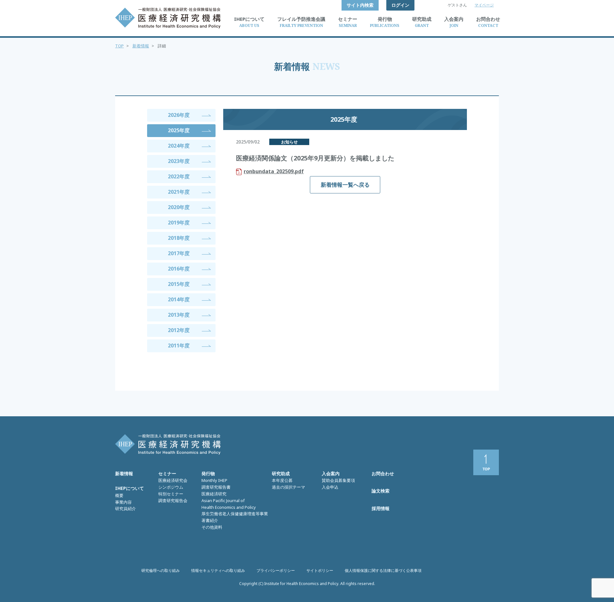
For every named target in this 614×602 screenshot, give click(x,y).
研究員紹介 (125, 508)
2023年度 (179, 161)
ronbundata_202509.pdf (274, 171)
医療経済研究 (213, 494)
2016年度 (179, 268)
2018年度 (179, 237)
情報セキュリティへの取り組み (218, 570)
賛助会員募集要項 (338, 480)
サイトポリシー (319, 570)
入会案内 (331, 473)
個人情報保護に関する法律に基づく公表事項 (383, 570)
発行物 (208, 473)
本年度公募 (282, 480)
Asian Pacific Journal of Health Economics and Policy (228, 504)
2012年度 (179, 330)
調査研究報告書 (216, 487)
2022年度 (179, 176)
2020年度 (179, 207)
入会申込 (330, 487)
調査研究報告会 (172, 500)
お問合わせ (383, 473)
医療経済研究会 (172, 480)
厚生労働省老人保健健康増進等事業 (234, 514)
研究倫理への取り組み (160, 570)
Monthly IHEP (214, 480)
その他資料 (211, 527)
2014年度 (179, 299)
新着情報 (140, 46)
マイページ (484, 5)
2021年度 (179, 191)
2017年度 (179, 253)
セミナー (167, 473)
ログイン (400, 5)
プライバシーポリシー (275, 570)
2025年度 (179, 130)
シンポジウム (170, 487)
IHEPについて (129, 488)
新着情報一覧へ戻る (345, 184)
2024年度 (179, 145)
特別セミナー (170, 494)
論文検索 (381, 491)
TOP (119, 46)
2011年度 (179, 345)
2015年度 (179, 284)
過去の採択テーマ (288, 487)
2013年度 (179, 314)
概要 (119, 495)
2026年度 (179, 114)
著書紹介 (209, 520)
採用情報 (381, 508)
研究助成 (281, 473)
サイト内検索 (360, 5)
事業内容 (123, 502)
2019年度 (179, 222)
